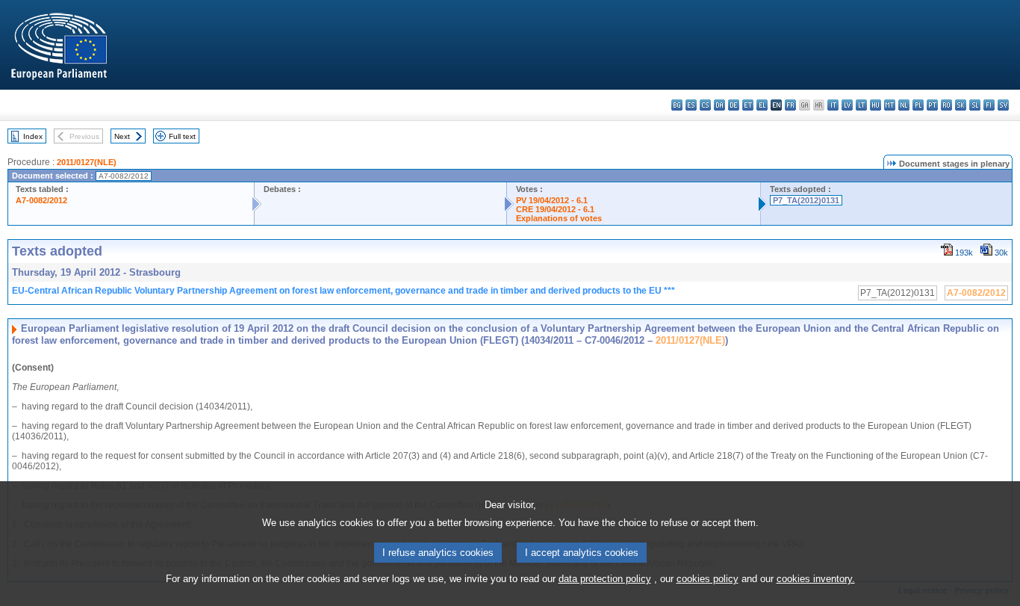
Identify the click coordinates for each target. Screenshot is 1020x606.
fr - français (790, 105)
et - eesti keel (747, 105)
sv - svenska (1003, 105)
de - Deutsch (733, 105)
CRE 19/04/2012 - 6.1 (555, 209)
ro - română (946, 105)
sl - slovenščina (974, 105)
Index (33, 136)
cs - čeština (705, 105)
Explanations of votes (559, 218)
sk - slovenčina (960, 105)
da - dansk (719, 105)
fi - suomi (989, 105)
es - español (691, 105)
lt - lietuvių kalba (861, 105)
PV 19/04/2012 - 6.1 (552, 200)
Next (122, 136)
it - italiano (833, 105)
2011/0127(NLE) (86, 162)
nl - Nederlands (903, 105)
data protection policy (605, 578)
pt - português (932, 105)
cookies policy (707, 578)
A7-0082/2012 (41, 200)
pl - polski (918, 105)
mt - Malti (889, 105)
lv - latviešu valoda (847, 105)
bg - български (676, 105)
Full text (182, 136)
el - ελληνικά (762, 105)
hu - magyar (875, 105)
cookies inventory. (816, 578)
